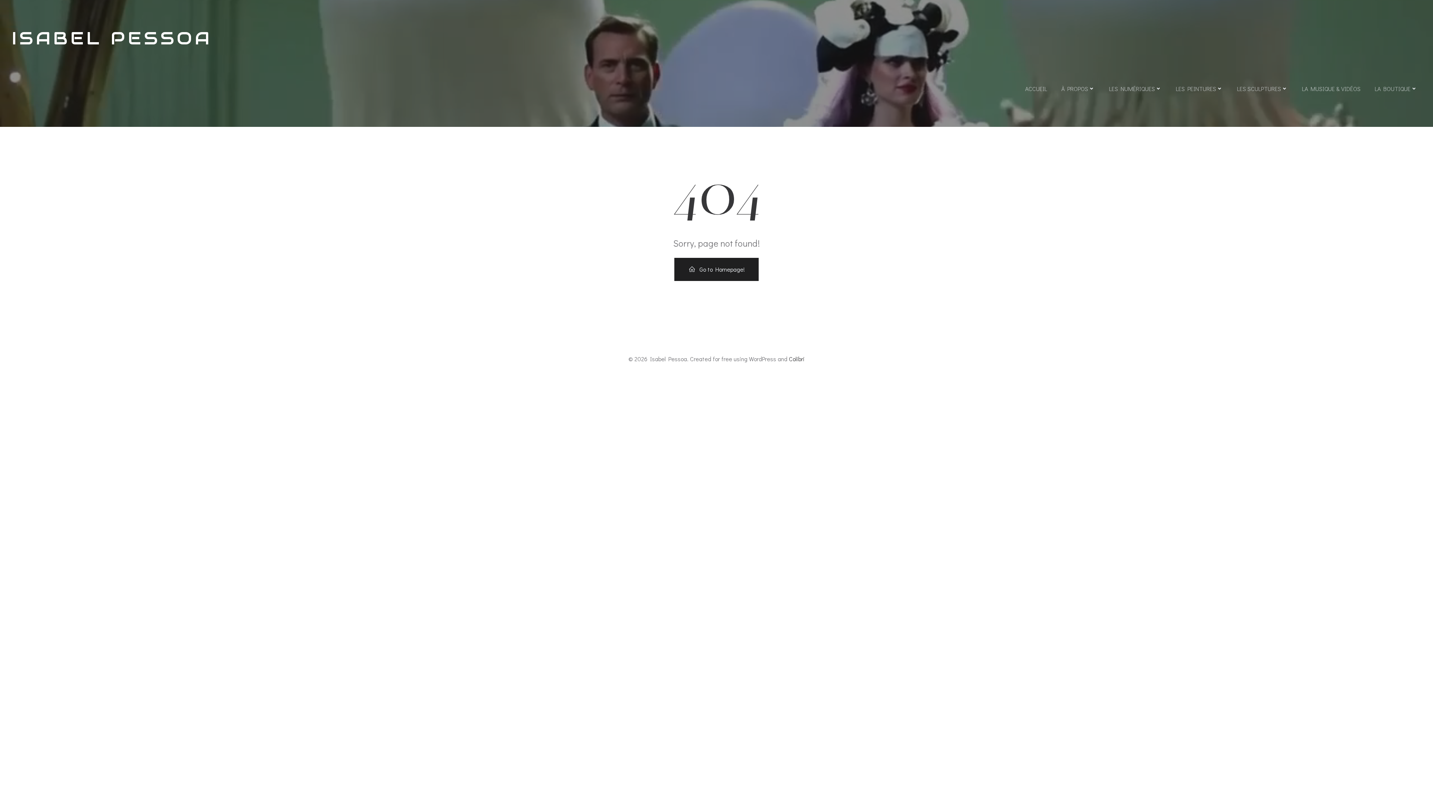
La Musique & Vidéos (1331, 89)
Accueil (1036, 89)
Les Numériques (1132, 89)
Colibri (797, 359)
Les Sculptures (1259, 89)
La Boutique (1393, 89)
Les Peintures (1196, 89)
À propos (1074, 89)
